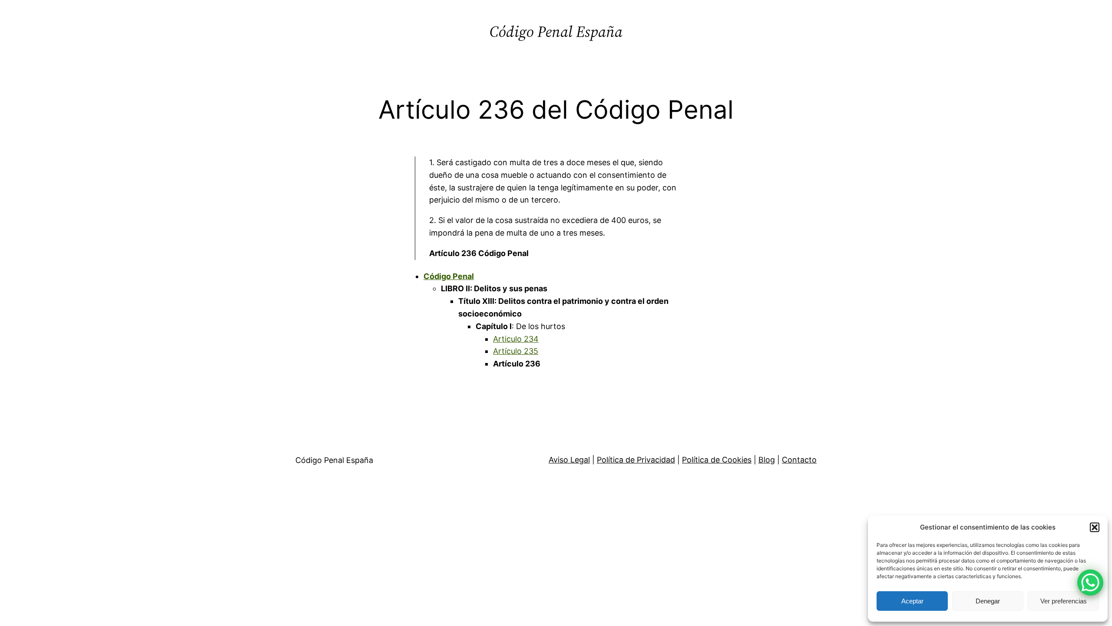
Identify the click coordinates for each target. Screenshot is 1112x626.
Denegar (988, 601)
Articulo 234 (516, 338)
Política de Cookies (716, 459)
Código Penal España (556, 31)
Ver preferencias (1063, 601)
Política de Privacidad (636, 459)
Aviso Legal (569, 459)
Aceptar (912, 601)
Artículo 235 (515, 351)
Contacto (799, 459)
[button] (1094, 527)
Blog (766, 459)
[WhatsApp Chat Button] (1090, 582)
